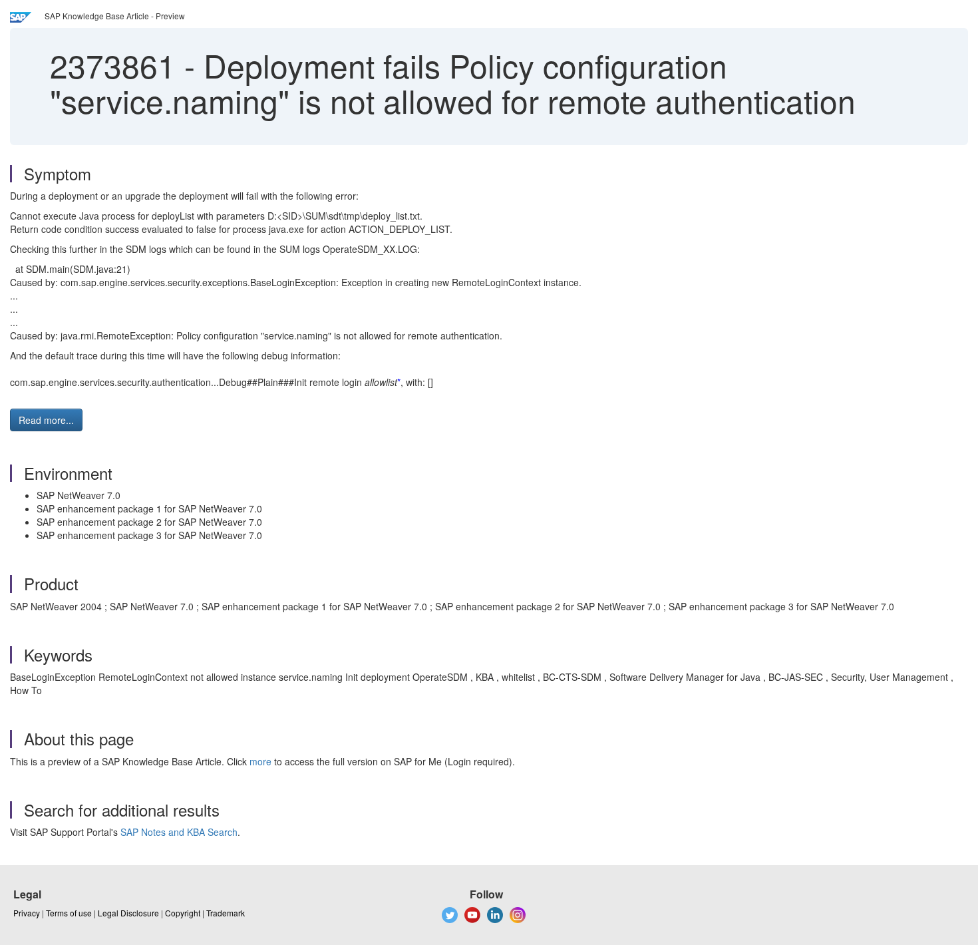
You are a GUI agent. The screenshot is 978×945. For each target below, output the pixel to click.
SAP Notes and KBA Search (179, 832)
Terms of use (69, 912)
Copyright (182, 912)
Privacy (26, 912)
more (260, 761)
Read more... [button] (46, 420)
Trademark (225, 912)
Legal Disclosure (128, 912)
